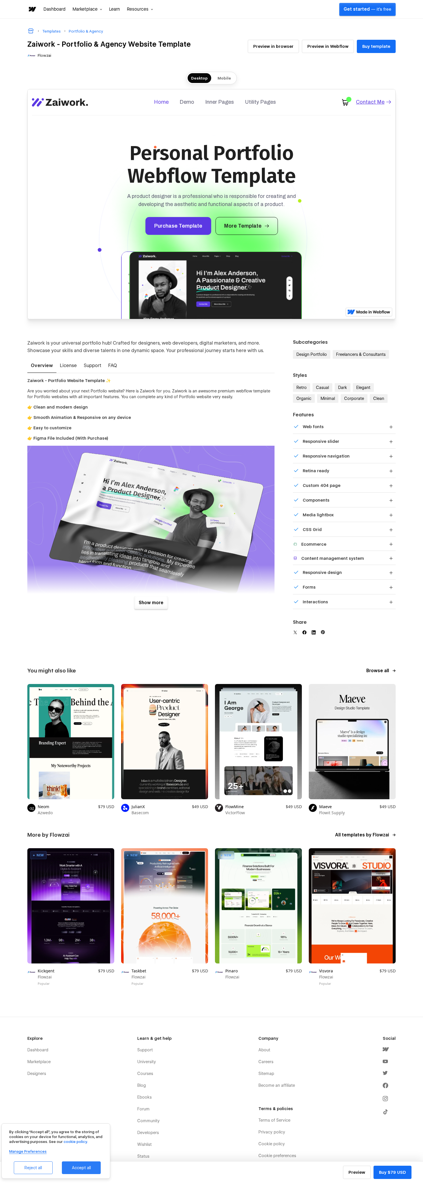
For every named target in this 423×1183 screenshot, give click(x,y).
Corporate (354, 398)
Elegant (363, 387)
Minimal (328, 398)
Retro (301, 387)
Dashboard (54, 9)
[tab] (41, 366)
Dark (342, 387)
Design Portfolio (311, 354)
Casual (322, 387)
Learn (114, 9)
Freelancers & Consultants (361, 354)
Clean (378, 398)
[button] (87, 9)
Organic (303, 398)
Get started (367, 9)
